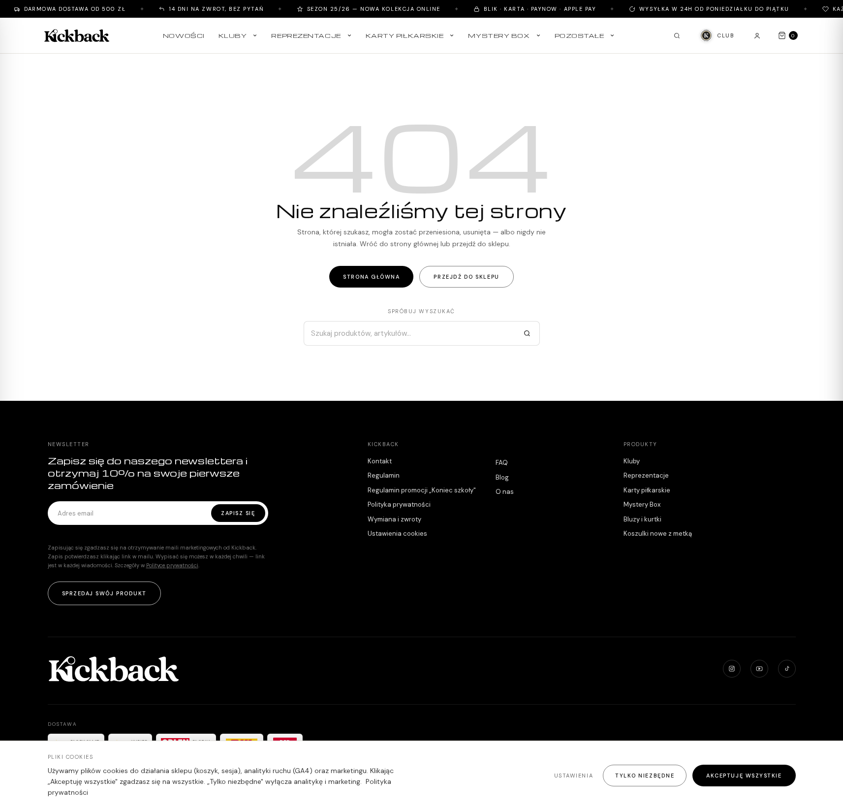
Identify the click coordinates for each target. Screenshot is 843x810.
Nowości (184, 35)
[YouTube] (759, 669)
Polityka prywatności (399, 504)
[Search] (677, 35)
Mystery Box (499, 35)
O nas (505, 491)
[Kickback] (77, 35)
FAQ (502, 462)
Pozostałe (579, 35)
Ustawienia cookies (397, 533)
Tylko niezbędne (644, 775)
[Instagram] (732, 669)
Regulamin (384, 475)
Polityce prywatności (172, 565)
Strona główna (371, 276)
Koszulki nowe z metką (658, 533)
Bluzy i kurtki (642, 519)
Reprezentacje (306, 35)
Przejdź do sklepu (466, 276)
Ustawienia (573, 775)
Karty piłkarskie (405, 35)
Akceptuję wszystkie (743, 775)
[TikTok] (787, 669)
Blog (502, 477)
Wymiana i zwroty (394, 519)
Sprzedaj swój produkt (104, 593)
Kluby (233, 35)
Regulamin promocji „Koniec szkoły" (422, 490)
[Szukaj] (527, 333)
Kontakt (380, 461)
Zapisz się (238, 513)
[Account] (757, 35)
